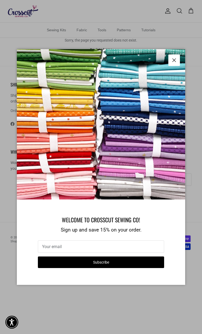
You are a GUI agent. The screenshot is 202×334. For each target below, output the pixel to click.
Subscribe (101, 262)
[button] (11, 322)
